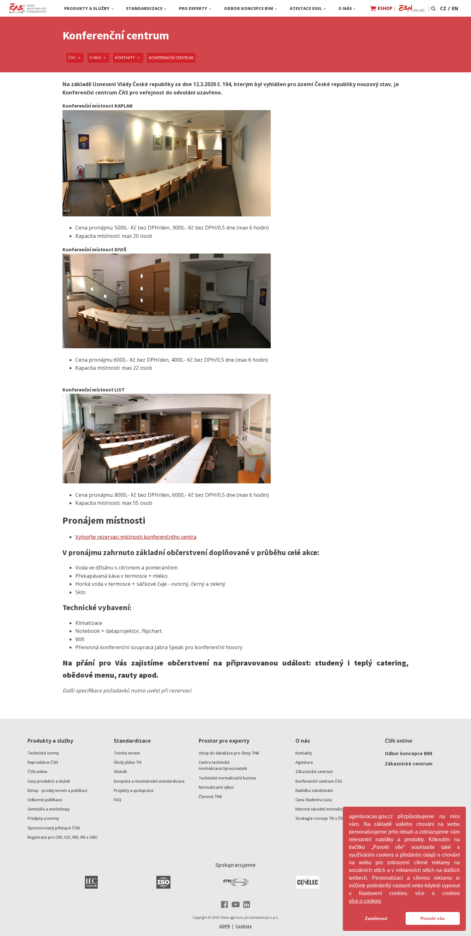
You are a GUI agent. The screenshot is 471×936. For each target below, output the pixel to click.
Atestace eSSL (306, 8)
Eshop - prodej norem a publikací (57, 790)
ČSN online (37, 771)
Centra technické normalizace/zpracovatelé (223, 765)
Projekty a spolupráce (133, 790)
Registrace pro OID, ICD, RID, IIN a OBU (62, 837)
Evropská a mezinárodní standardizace (149, 781)
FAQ (117, 800)
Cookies (244, 926)
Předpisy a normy (43, 818)
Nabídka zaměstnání (314, 790)
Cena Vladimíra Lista (313, 800)
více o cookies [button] (365, 901)
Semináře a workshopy (49, 809)
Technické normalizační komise (227, 778)
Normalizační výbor (216, 787)
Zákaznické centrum (314, 771)
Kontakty (303, 753)
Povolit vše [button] (432, 918)
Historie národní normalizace (322, 809)
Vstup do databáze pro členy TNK (229, 753)
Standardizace (144, 8)
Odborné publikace (45, 800)
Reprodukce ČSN (43, 762)
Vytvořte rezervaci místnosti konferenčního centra (135, 536)
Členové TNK (210, 796)
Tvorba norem (127, 753)
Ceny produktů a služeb (49, 781)
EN (455, 8)
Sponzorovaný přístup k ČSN (54, 828)
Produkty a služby (87, 8)
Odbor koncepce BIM (248, 8)
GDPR (224, 926)
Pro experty (193, 8)
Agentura (304, 762)
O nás (345, 8)
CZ (443, 8)
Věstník (120, 771)
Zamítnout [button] (376, 918)
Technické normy (43, 753)
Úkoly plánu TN (127, 762)
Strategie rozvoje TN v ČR (319, 818)
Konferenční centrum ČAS (318, 781)
